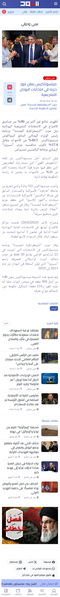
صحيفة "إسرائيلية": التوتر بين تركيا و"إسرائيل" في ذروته (22, 429)
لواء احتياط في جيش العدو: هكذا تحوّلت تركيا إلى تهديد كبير (23, 467)
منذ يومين (13, 436)
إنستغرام (14, 562)
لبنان (24, 12)
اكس (31, 562)
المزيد (11, 11)
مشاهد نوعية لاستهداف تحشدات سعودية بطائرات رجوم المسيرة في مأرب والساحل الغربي (21, 337)
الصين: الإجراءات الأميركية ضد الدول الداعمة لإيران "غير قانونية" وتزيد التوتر (21, 379)
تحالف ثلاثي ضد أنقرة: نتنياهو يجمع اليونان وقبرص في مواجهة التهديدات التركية (21, 447)
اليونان (54, 308)
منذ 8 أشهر (13, 497)
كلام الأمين (52, 12)
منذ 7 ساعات (14, 368)
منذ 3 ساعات (14, 348)
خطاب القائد (36, 12)
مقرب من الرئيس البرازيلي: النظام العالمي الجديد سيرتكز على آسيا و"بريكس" (22, 359)
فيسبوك (47, 562)
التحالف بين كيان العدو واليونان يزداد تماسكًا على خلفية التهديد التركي (20, 488)
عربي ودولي (30, 23)
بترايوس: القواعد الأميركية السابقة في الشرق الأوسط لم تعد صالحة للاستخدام (22, 399)
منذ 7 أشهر (13, 456)
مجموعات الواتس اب (42, 568)
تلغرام (19, 568)
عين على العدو (30, 436)
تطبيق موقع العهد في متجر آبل (37, 575)
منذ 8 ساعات (14, 388)
